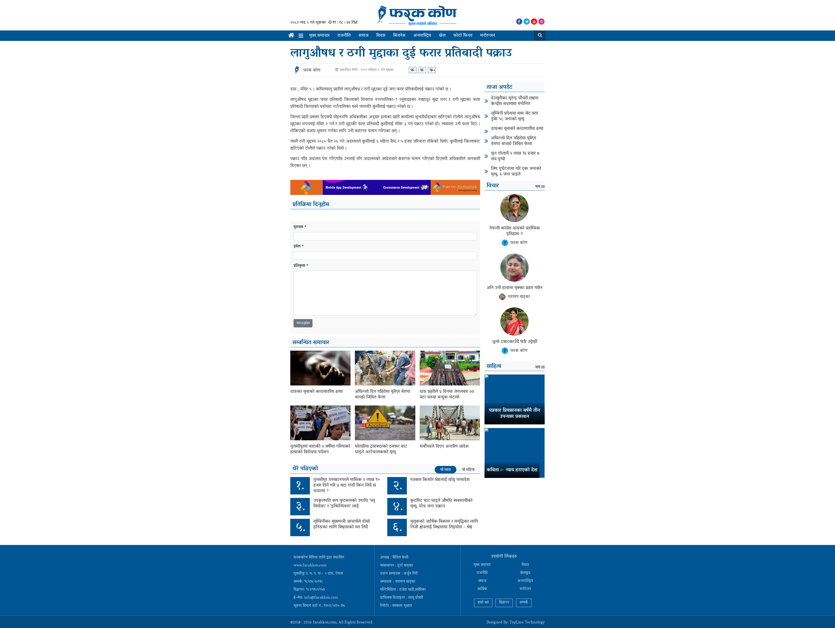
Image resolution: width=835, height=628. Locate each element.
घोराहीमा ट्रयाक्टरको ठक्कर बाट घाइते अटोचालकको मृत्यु (381, 449)
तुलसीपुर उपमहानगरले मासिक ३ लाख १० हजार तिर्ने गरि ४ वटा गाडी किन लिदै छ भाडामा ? (346, 485)
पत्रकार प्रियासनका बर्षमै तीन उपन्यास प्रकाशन (514, 414)
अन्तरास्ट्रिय (422, 36)
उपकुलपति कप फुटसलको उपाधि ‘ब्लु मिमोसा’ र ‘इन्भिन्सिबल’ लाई (344, 504)
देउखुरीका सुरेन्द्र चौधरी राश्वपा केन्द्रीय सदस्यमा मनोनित (514, 101)
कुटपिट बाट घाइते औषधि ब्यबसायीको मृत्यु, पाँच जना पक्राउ (441, 504)
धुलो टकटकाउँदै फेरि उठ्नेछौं (514, 342)
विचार (380, 36)
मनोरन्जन (487, 36)
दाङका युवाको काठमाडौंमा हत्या (316, 392)
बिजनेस (399, 36)
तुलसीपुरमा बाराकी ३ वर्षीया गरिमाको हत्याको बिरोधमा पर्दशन (320, 449)
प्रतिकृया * (301, 266)
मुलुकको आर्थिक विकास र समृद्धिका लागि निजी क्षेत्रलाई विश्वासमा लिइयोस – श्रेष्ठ (444, 524)
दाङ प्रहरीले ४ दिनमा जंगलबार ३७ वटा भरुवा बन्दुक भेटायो (447, 395)
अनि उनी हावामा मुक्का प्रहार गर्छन (515, 288)
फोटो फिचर (462, 36)
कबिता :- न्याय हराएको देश (512, 470)
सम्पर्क (523, 602)
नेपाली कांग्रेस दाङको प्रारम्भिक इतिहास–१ (514, 231)
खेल (442, 36)
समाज (363, 36)
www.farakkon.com (310, 565)
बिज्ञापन (504, 602)
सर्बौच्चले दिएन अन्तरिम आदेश (444, 446)
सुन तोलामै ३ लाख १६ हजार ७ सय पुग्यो (515, 156)
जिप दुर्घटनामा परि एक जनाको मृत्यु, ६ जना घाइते (516, 172)
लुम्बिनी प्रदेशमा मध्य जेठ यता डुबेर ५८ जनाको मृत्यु (514, 116)
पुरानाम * (300, 227)
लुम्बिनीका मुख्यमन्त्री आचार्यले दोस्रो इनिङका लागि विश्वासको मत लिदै (341, 524)
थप (537, 187)
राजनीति (344, 36)
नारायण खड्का (519, 297)
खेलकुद (525, 573)
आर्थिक (482, 589)
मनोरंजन (525, 589)
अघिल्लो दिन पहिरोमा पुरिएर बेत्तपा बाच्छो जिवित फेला (382, 395)
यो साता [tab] (445, 469)
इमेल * (299, 247)
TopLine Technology (527, 622)
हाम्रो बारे (483, 602)
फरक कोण (311, 70)
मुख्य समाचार (319, 36)
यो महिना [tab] (468, 469)
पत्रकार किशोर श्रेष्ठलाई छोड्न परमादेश (440, 480)
